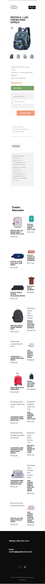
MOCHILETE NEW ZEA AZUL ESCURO (31, 384)
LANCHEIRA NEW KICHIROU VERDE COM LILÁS (17, 418)
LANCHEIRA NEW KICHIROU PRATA (30, 354)
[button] (12, 28)
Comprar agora (26, 113)
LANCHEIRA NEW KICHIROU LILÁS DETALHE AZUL (16, 482)
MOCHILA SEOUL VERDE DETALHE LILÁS (31, 449)
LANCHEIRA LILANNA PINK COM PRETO (17, 358)
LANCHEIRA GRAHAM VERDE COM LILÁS (31, 415)
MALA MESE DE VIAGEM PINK (17, 388)
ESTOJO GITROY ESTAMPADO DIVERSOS (31, 257)
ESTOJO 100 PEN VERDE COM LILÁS (31, 226)
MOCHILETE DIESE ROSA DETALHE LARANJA (31, 324)
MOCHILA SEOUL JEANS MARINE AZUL (16, 327)
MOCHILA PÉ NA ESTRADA (30, 288)
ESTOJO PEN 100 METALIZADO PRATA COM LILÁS (17, 232)
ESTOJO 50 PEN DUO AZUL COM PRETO (16, 263)
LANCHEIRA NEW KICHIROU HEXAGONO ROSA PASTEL (16, 450)
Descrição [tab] (16, 146)
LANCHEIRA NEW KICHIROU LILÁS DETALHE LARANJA (30, 517)
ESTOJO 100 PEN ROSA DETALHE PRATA (16, 520)
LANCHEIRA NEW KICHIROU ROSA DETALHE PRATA (30, 486)
